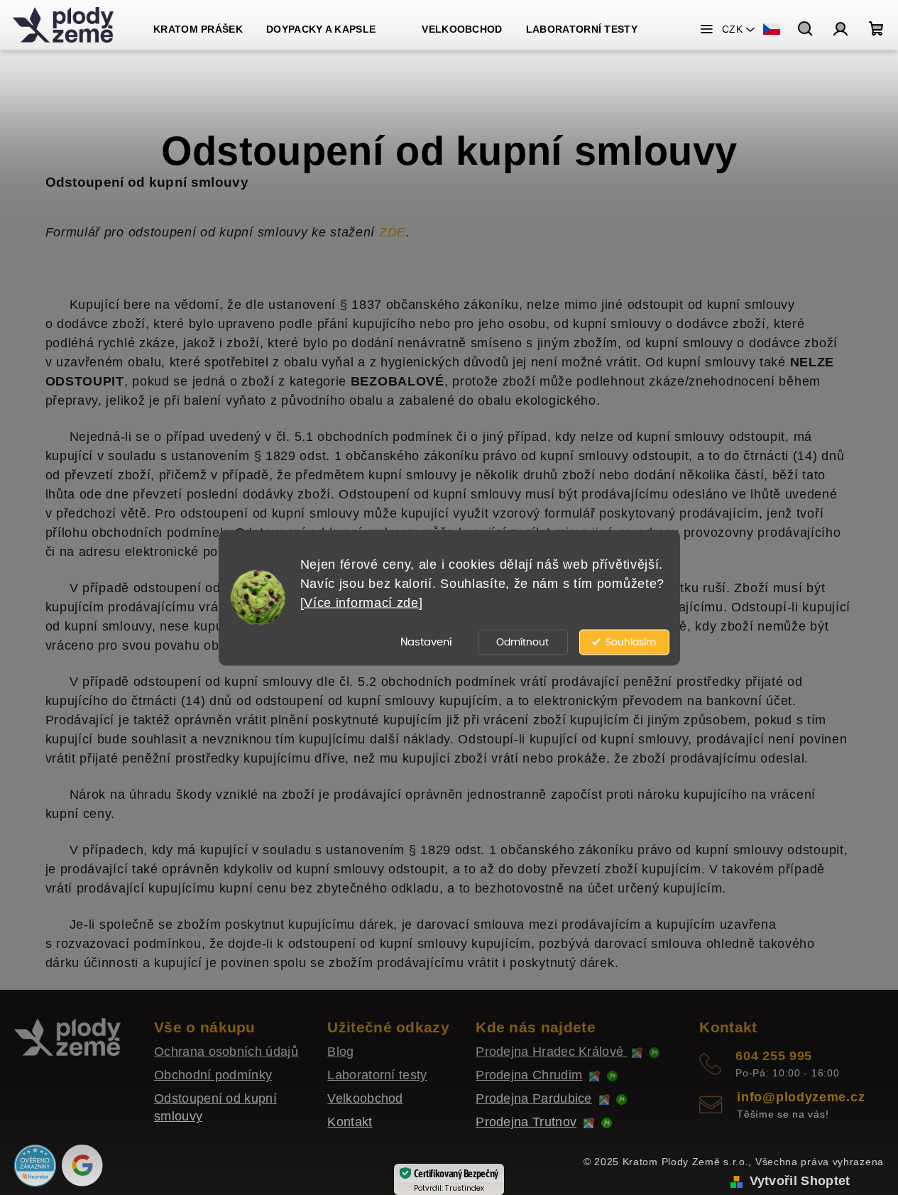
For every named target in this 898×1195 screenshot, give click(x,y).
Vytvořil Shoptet (800, 1181)
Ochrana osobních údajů (226, 1051)
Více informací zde (361, 602)
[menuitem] (198, 29)
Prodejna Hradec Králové (551, 1051)
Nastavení (426, 641)
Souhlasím (631, 642)
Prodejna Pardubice (534, 1098)
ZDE (392, 232)
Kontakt (349, 1122)
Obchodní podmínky (213, 1075)
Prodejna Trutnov (526, 1122)
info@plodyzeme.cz (801, 1097)
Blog (340, 1051)
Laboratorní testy (377, 1075)
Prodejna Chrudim (529, 1075)
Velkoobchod (365, 1098)
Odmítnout (522, 642)
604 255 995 (773, 1056)
